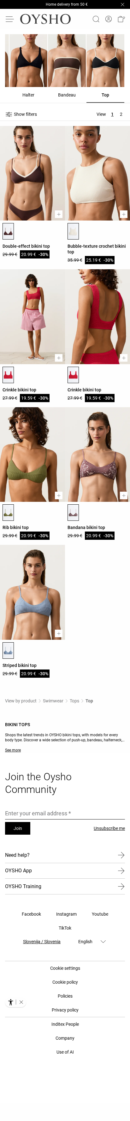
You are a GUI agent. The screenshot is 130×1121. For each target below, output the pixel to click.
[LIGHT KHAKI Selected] (8, 512)
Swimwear (53, 700)
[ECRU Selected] (73, 231)
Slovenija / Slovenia (42, 941)
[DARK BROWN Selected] (73, 512)
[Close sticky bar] (122, 4)
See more (13, 750)
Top (89, 700)
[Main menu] (10, 19)
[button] (121, 19)
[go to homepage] (45, 19)
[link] (108, 19)
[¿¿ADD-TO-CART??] (58, 214)
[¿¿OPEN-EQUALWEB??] (15, 1002)
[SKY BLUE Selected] (8, 650)
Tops (74, 700)
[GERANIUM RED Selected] (8, 375)
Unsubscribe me (109, 828)
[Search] (96, 19)
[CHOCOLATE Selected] (8, 231)
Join (18, 828)
